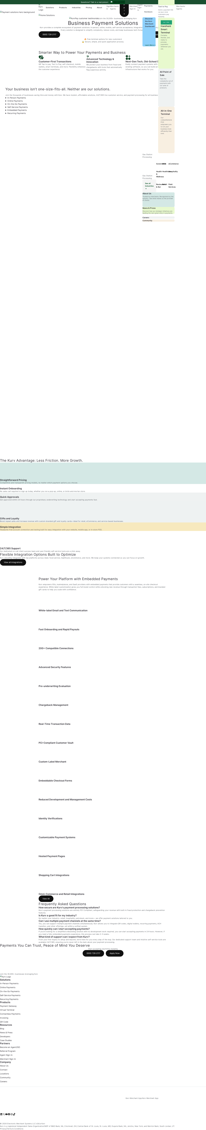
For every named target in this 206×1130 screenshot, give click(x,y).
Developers (5, 1036)
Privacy (3, 1129)
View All (46, 899)
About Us (146, 193)
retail (63, 918)
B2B (164, 164)
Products (63, 7)
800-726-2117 (119, 2)
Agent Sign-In (139, 7)
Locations (4, 1074)
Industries (76, 7)
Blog (2, 1028)
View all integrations (13, 562)
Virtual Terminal (7, 1010)
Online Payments (7, 987)
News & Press (149, 208)
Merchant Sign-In (8, 1059)
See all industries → (149, 186)
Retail (164, 184)
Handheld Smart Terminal (166, 29)
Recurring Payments (9, 999)
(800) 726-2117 (93, 953)
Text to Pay (163, 6)
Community (147, 220)
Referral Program (8, 1051)
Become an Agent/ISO (10, 1047)
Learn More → (150, 45)
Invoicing (4, 1018)
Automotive (161, 164)
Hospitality (173, 171)
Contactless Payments (10, 1014)
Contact (3, 1070)
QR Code (4, 1022)
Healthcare (167, 171)
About (99, 7)
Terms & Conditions (15, 1129)
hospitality (70, 918)
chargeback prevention (155, 910)
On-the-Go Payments (10, 991)
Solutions (50, 7)
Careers (145, 217)
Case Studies (6, 1040)
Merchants (114, 6)
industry (55, 918)
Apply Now (115, 953)
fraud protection (134, 910)
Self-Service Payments (10, 995)
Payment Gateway (8, 1006)
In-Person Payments (9, 983)
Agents (113, 9)
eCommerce (173, 164)
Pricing (89, 7)
